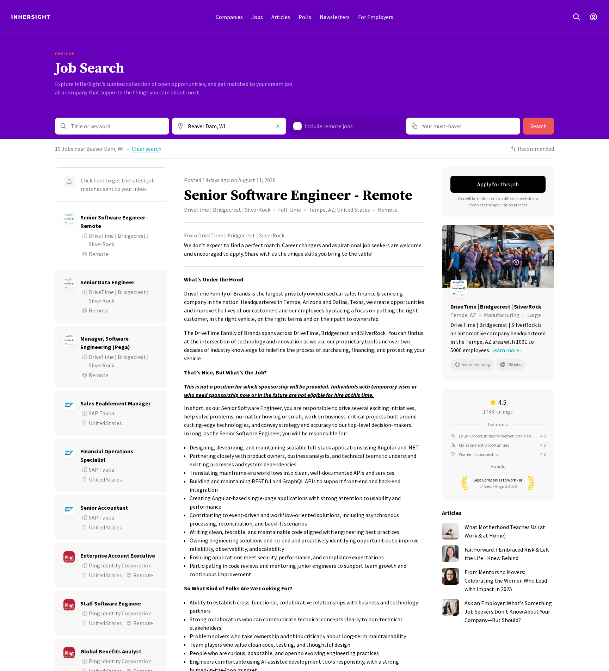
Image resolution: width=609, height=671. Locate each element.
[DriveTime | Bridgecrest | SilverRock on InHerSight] (498, 288)
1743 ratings (498, 411)
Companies (229, 16)
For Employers (375, 16)
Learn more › (506, 350)
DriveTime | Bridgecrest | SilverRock (227, 209)
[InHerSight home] (30, 16)
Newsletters (335, 16)
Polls (305, 16)
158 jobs (514, 364)
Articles (280, 16)
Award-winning (476, 364)
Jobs (257, 16)
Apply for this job (498, 184)
